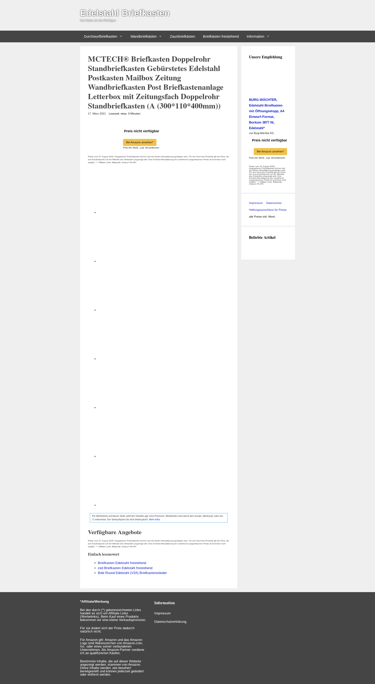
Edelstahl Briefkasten (125, 13)
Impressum (256, 202)
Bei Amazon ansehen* (139, 142)
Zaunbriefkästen (182, 36)
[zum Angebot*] (268, 89)
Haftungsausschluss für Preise (268, 209)
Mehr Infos (154, 519)
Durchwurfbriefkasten (100, 36)
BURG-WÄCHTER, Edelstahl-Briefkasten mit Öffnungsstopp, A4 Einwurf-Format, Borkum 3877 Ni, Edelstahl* (266, 114)
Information (255, 36)
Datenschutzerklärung (170, 622)
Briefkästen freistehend (221, 36)
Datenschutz (273, 202)
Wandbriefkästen (143, 36)
